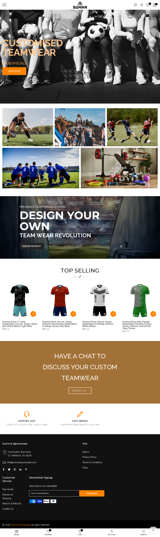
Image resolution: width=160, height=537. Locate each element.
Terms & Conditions (92, 462)
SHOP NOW (14, 71)
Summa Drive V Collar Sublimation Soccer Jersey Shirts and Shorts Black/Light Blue (19, 324)
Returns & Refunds (11, 503)
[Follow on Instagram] (15, 469)
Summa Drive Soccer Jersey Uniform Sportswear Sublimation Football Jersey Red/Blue (59, 324)
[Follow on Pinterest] (26, 469)
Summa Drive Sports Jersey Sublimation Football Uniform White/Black (97, 324)
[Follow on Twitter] (9, 469)
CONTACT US (79, 390)
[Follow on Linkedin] (20, 469)
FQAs (85, 467)
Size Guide (7, 489)
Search (85, 452)
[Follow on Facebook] (3, 469)
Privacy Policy (89, 457)
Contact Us (7, 509)
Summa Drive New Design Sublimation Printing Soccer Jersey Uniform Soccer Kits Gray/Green (137, 325)
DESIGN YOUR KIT (31, 246)
